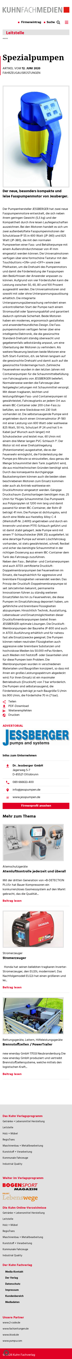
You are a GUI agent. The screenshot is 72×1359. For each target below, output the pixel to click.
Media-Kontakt (14, 1272)
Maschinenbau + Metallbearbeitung (23, 1146)
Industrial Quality (12, 1164)
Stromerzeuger (14, 958)
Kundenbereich (14, 1296)
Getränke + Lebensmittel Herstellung (24, 1121)
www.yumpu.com (12, 1341)
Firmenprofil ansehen (36, 805)
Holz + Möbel (10, 1134)
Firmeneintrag (31, 22)
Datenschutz (12, 1284)
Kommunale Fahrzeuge (15, 1158)
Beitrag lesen (12, 900)
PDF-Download (18, 706)
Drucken (14, 715)
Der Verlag (11, 1278)
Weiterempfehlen (20, 710)
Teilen (12, 701)
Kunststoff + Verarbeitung (17, 1152)
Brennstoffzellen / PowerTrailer (27, 1044)
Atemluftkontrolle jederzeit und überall (34, 871)
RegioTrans (9, 1140)
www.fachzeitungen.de (16, 1329)
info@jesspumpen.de (26, 789)
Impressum (12, 1290)
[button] (6, 1353)
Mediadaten (12, 1302)
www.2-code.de (11, 1323)
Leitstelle (8, 1127)
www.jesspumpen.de (26, 797)
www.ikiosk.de (11, 1335)
